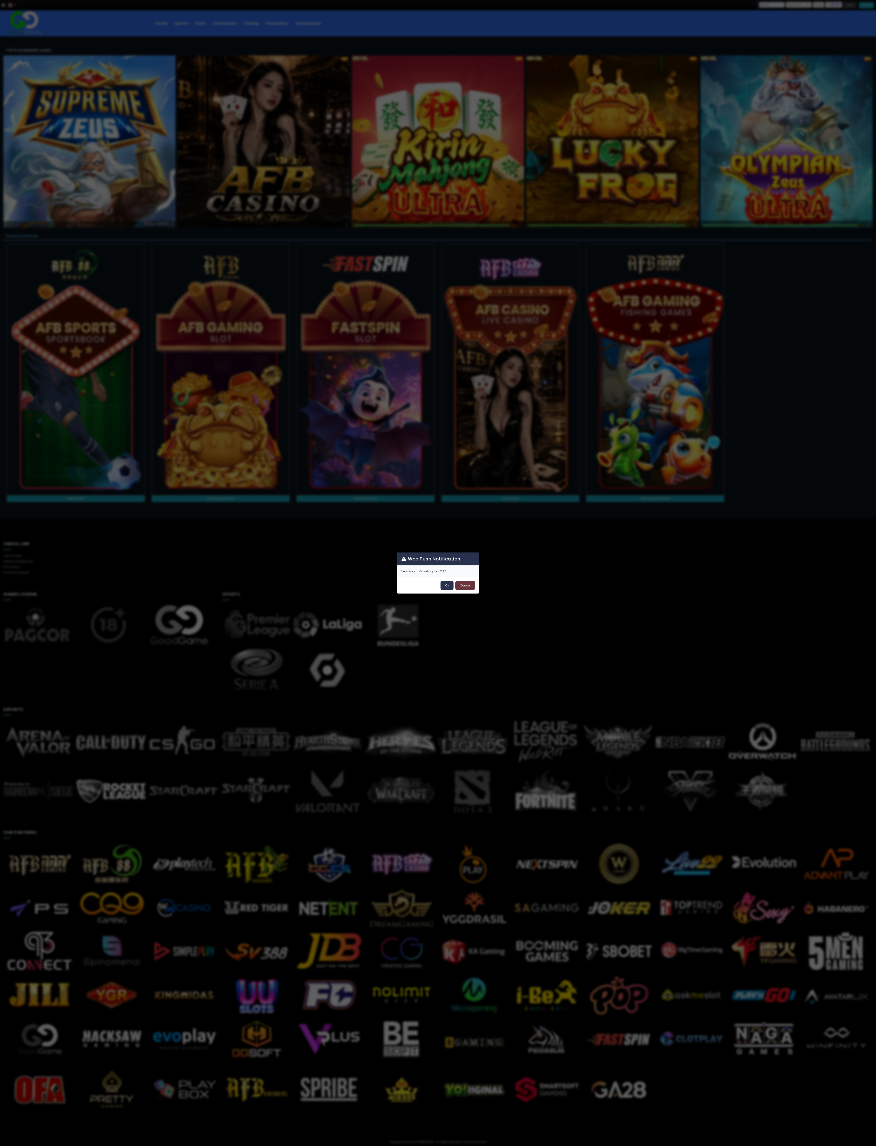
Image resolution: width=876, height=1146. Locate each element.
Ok (447, 585)
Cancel (465, 585)
